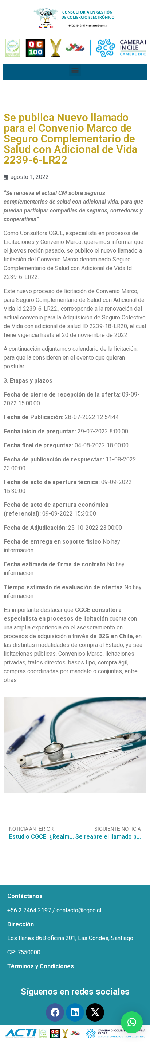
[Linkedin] (75, 1012)
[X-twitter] (95, 1012)
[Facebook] (55, 1012)
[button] (75, 70)
